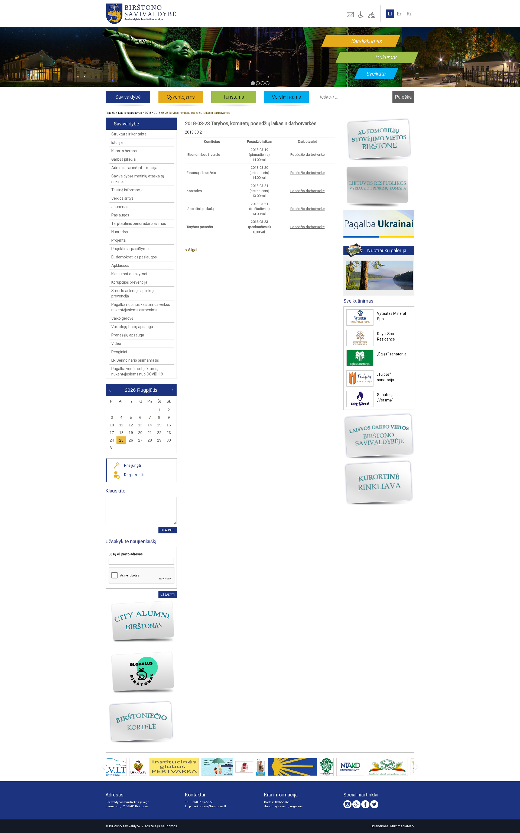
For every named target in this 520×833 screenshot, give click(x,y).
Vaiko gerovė (122, 318)
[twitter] (374, 804)
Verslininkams (286, 97)
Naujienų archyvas (130, 112)
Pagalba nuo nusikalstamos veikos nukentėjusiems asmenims (140, 307)
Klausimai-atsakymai (129, 274)
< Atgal (191, 250)
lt (390, 14)
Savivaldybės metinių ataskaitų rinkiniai (137, 179)
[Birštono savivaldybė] (168, 13)
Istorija (117, 142)
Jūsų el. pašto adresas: (126, 554)
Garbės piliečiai (123, 159)
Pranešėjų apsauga (127, 335)
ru (409, 14)
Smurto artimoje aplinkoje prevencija (133, 293)
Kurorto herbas (124, 151)
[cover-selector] (253, 83)
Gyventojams (181, 97)
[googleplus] (356, 804)
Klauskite (115, 491)
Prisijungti (132, 465)
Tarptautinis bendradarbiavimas (138, 223)
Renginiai (119, 352)
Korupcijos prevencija (129, 282)
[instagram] (347, 804)
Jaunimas (119, 207)
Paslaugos (120, 215)
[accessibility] (362, 15)
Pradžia (110, 112)
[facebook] (365, 804)
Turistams (233, 97)
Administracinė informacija (134, 168)
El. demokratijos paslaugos (134, 257)
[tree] (372, 15)
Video (116, 343)
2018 (148, 112)
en (399, 14)
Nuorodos (119, 232)
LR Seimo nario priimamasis (135, 360)
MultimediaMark (402, 826)
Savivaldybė (128, 97)
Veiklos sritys (122, 198)
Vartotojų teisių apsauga (132, 327)
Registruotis (134, 475)
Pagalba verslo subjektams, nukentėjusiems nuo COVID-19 (137, 371)
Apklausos (120, 265)
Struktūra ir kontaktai (129, 134)
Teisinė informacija (127, 190)
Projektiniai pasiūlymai (130, 249)
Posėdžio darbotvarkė (307, 155)
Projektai (118, 240)
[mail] (351, 15)
